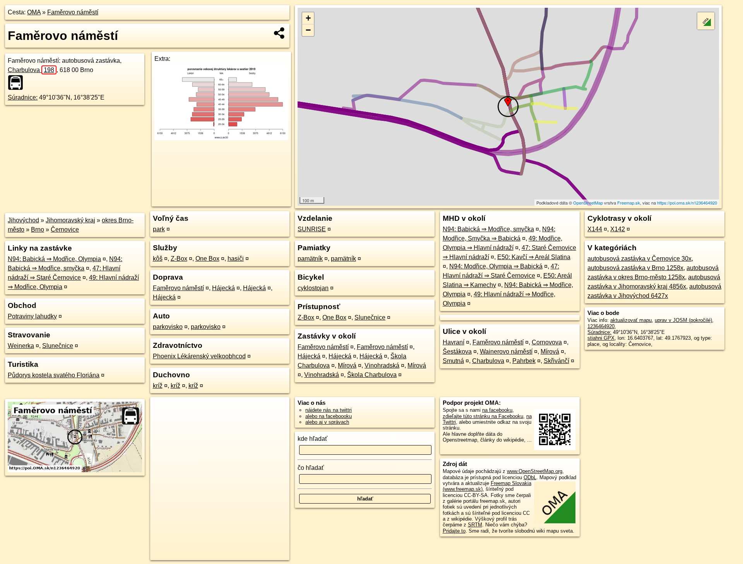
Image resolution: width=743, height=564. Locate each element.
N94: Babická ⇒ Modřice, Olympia (54, 259)
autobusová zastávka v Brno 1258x (635, 268)
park (159, 229)
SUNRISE (312, 229)
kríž (158, 385)
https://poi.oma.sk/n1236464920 (687, 202)
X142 (617, 229)
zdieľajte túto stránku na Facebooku (483, 416)
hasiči (236, 258)
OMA (34, 12)
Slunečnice (57, 345)
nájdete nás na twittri (328, 410)
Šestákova (457, 351)
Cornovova (547, 342)
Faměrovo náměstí (72, 12)
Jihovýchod (23, 220)
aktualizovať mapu (631, 320)
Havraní (453, 342)
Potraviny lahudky (32, 316)
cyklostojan (313, 288)
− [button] (308, 30)
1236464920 (601, 326)
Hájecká (223, 288)
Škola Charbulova (372, 374)
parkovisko (168, 326)
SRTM (475, 525)
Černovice (65, 229)
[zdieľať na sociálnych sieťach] (279, 33)
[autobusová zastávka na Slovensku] (17, 82)
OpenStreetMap (588, 202)
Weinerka (21, 345)
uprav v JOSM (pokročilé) (683, 320)
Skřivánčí (556, 361)
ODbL (530, 477)
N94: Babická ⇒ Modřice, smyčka (488, 229)
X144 (594, 229)
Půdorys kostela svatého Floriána (53, 375)
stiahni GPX (601, 338)
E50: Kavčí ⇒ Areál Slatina (533, 257)
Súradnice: (23, 97)
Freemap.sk (628, 202)
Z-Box (179, 258)
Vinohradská (382, 365)
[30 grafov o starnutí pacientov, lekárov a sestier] (221, 138)
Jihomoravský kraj (70, 220)
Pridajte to (454, 531)
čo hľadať (311, 467)
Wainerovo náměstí (506, 351)
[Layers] (705, 20)
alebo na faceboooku (328, 416)
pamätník (310, 258)
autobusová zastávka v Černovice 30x (639, 258)
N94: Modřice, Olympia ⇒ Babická (496, 266)
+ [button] (308, 18)
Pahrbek (524, 361)
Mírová (347, 365)
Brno (37, 229)
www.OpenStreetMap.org (534, 471)
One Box (207, 258)
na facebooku (497, 410)
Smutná (453, 361)
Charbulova (31, 70)
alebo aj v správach (327, 422)
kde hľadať (312, 438)
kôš (158, 258)
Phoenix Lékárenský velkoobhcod (199, 356)
